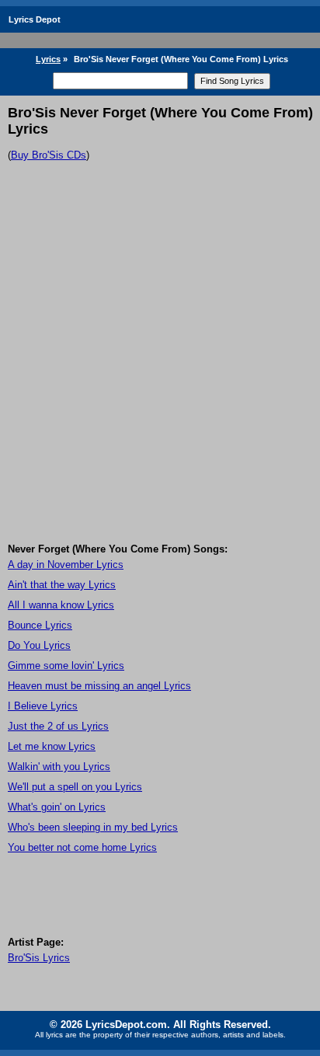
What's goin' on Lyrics (57, 807)
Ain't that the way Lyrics (62, 585)
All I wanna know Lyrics (61, 605)
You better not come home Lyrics (82, 847)
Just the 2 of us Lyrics (58, 726)
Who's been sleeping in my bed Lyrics (93, 827)
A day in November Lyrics (65, 564)
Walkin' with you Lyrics (59, 766)
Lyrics (48, 59)
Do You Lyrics (39, 645)
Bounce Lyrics (40, 625)
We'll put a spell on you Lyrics (75, 787)
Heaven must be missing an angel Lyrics (99, 686)
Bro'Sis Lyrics (39, 958)
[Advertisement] (160, 375)
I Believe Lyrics (43, 706)
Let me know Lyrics (52, 746)
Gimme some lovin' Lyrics (66, 665)
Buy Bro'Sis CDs (48, 155)
